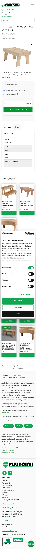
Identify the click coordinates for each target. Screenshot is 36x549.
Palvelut (28, 426)
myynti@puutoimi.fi (8, 452)
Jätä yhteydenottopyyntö (14, 535)
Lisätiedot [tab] (7, 127)
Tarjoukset (8, 426)
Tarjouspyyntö (7, 485)
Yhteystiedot (6, 488)
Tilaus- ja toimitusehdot (10, 500)
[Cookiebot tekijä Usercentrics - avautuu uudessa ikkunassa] (25, 233)
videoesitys (5, 412)
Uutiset (5, 495)
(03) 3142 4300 (9, 10)
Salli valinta (18, 307)
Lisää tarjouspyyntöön (19, 109)
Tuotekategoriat (12, 366)
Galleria (5, 497)
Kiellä (18, 314)
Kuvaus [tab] (17, 127)
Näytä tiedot (25, 294)
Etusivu (3, 366)
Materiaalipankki (8, 490)
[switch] (31, 274)
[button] (31, 45)
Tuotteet (5, 480)
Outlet (19, 426)
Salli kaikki (18, 301)
